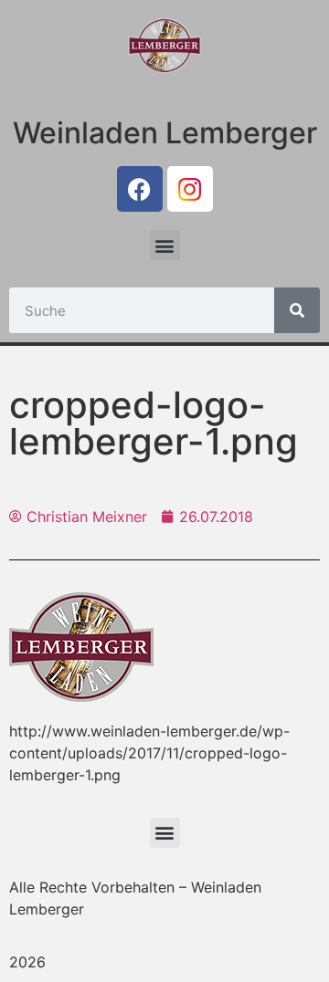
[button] (165, 245)
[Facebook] (140, 189)
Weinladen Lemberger (165, 133)
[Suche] (297, 310)
